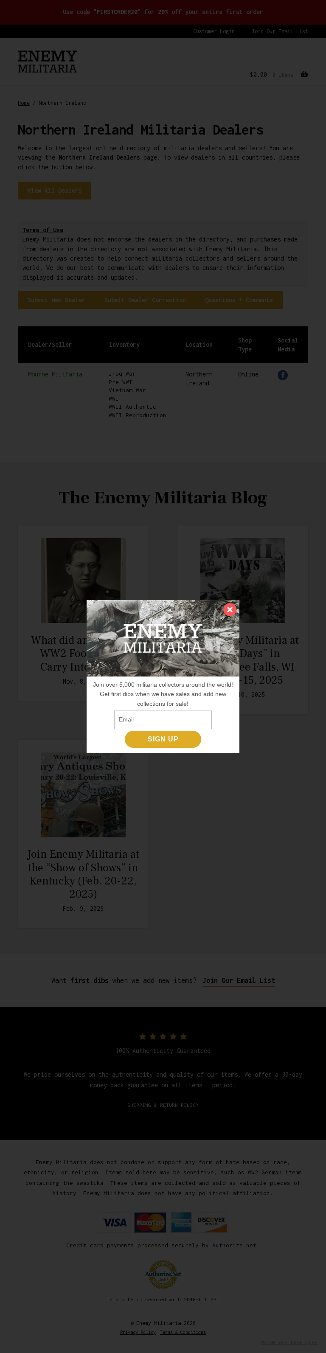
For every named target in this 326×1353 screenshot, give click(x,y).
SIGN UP (163, 739)
